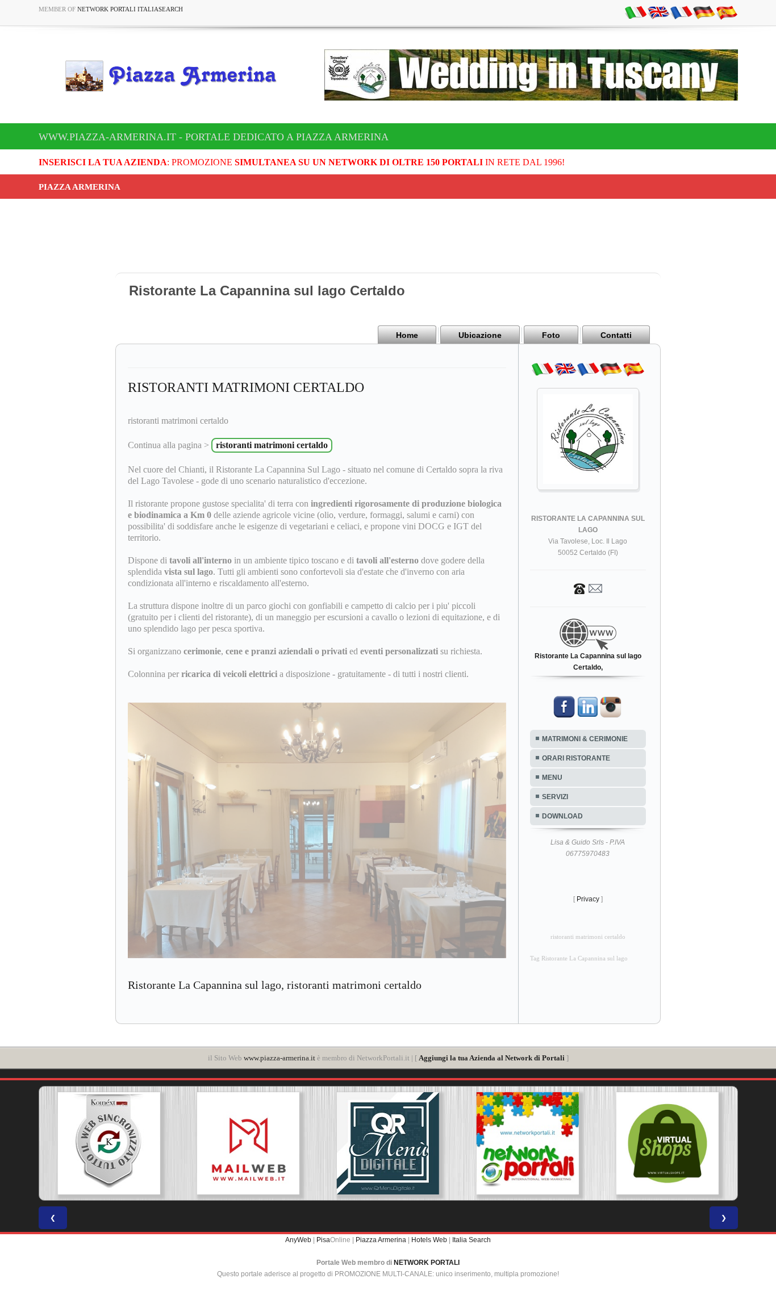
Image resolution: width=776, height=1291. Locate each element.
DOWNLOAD (562, 816)
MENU (552, 778)
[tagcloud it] (635, 12)
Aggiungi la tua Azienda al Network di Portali (492, 1058)
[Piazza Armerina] (175, 76)
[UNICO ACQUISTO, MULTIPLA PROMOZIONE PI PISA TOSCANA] (439, 1143)
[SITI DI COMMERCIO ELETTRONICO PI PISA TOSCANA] (579, 1143)
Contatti (616, 335)
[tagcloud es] (726, 12)
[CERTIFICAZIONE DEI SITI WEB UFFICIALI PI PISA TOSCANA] (718, 1143)
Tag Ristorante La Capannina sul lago (579, 958)
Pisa (323, 1240)
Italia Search (471, 1240)
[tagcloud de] (703, 12)
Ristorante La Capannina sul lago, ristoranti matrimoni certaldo (275, 985)
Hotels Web (429, 1240)
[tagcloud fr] (681, 12)
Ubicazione (480, 335)
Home (407, 335)
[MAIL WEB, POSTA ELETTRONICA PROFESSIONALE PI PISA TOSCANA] (160, 1143)
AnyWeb (298, 1240)
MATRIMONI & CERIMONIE (585, 739)
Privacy (588, 899)
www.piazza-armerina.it (279, 1058)
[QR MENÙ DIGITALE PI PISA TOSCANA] (300, 1143)
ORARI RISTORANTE (576, 758)
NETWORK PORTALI (427, 1263)
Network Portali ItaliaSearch (130, 9)
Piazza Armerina (381, 1240)
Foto (551, 335)
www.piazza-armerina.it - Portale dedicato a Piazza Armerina (214, 137)
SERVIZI (555, 797)
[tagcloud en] (658, 12)
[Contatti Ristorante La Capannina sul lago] (588, 588)
